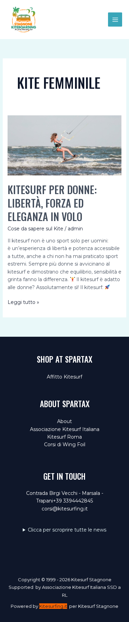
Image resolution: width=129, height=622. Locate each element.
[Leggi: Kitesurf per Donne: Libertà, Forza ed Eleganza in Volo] (65, 145)
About (64, 421)
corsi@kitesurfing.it (65, 509)
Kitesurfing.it (53, 606)
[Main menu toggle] (115, 19)
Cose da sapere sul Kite (35, 229)
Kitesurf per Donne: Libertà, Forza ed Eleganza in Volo (52, 203)
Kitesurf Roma (64, 437)
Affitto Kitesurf (64, 377)
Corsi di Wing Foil (64, 444)
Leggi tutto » (23, 302)
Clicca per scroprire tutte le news (67, 530)
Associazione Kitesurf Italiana (64, 429)
